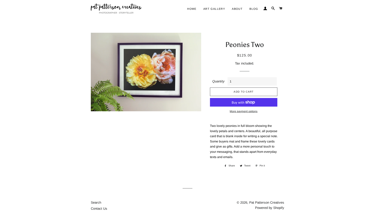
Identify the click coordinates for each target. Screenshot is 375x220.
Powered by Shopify (269, 208)
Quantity (218, 81)
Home (191, 8)
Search (96, 202)
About (237, 8)
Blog (253, 8)
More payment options (243, 111)
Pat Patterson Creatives (266, 202)
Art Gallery (214, 8)
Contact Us (99, 208)
